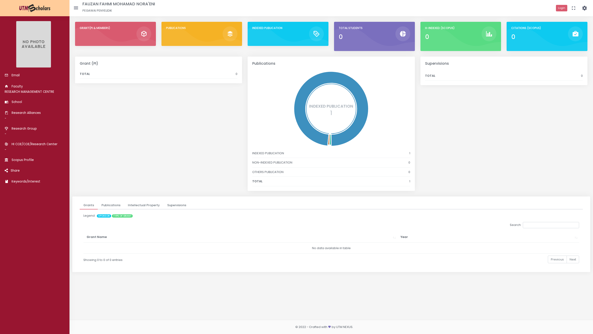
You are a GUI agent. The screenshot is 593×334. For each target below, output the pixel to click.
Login (561, 8)
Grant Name (97, 237)
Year (404, 237)
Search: (515, 225)
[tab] (89, 205)
